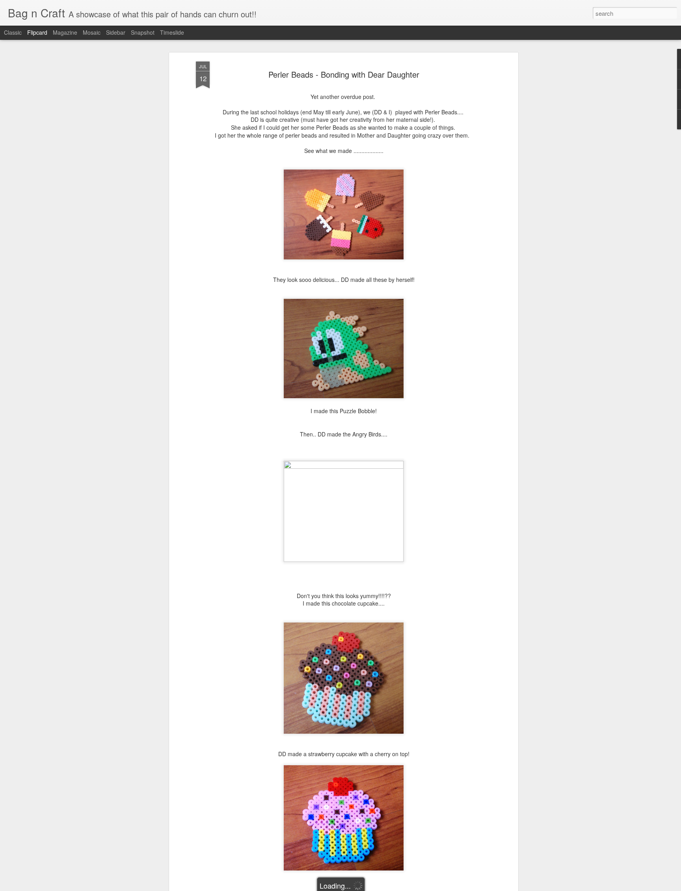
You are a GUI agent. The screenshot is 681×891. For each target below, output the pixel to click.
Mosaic (91, 32)
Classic (13, 32)
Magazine (65, 32)
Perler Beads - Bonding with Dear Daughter (343, 74)
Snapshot (142, 32)
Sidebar (115, 32)
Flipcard (37, 32)
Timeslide (172, 32)
